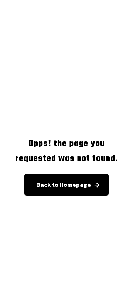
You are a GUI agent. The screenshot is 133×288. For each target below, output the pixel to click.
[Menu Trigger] (121, 29)
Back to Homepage (63, 184)
